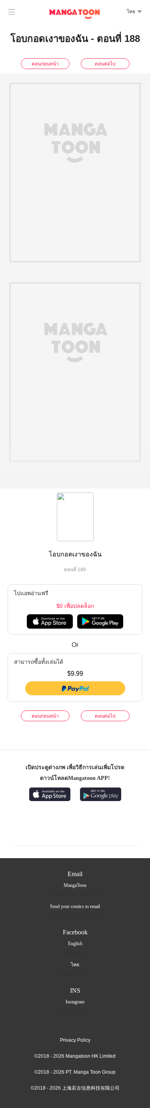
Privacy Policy (75, 1040)
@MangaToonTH (75, 974)
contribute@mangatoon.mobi (75, 915)
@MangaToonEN (75, 953)
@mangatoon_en (75, 1011)
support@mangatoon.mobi (75, 894)
